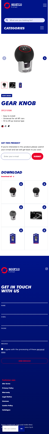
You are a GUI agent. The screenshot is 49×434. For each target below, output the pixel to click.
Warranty (6, 392)
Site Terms (6, 384)
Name (3, 305)
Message (4, 344)
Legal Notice (7, 397)
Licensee (5, 401)
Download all (6, 176)
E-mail (3, 317)
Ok (21, 428)
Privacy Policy (7, 388)
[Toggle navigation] (45, 5)
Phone (3, 328)
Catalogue (6, 410)
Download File (12, 192)
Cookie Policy (7, 405)
